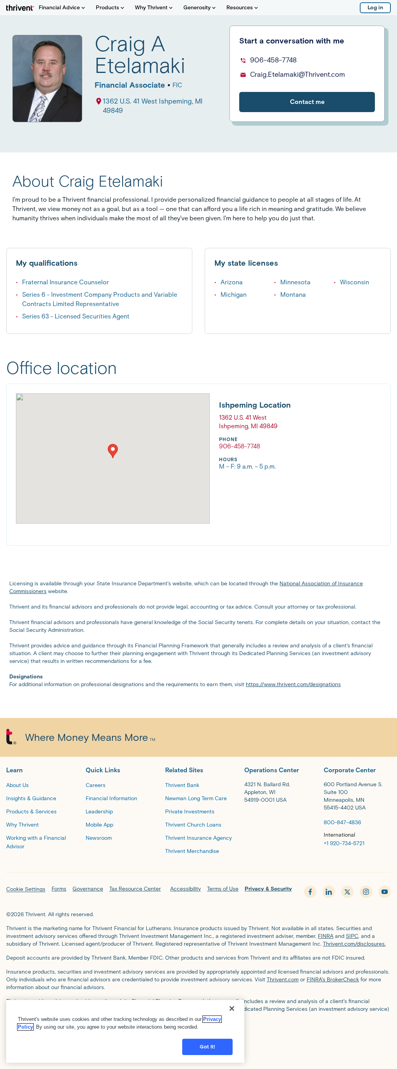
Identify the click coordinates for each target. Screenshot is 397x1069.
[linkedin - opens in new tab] (329, 892)
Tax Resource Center (135, 889)
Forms (59, 889)
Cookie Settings (25, 889)
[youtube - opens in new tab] (384, 892)
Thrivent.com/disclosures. (354, 944)
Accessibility (185, 889)
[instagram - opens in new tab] (366, 892)
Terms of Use (222, 889)
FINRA (325, 936)
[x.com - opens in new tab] (347, 892)
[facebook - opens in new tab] (310, 892)
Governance (87, 889)
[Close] (231, 1008)
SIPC (352, 936)
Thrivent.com (283, 979)
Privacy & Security (268, 889)
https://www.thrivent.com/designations (293, 684)
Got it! (207, 1047)
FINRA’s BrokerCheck (333, 979)
